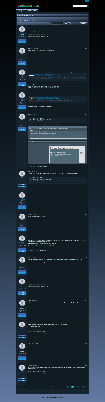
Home (18, 10)
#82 (86, 192)
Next (86, 386)
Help (75, 392)
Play (24, 10)
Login (86, 0)
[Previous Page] (75, 23)
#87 (86, 300)
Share (23, 61)
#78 (86, 70)
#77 (86, 48)
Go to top (85, 392)
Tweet (23, 42)
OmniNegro (35, 166)
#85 (86, 257)
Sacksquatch (35, 250)
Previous (52, 386)
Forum (34, 10)
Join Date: (20, 36)
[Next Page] (77, 23)
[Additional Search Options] (86, 6)
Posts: (20, 37)
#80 (86, 114)
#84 (86, 235)
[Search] (88, 6)
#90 (86, 365)
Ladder (29, 10)
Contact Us (79, 392)
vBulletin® (52, 395)
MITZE (34, 329)
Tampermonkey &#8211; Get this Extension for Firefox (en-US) (46, 97)
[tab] (20, 20)
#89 (86, 343)
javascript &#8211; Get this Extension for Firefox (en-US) (45, 74)
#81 (86, 171)
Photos (34, 20)
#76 (86, 26)
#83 (86, 214)
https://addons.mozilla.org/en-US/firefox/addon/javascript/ (47, 75)
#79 (86, 92)
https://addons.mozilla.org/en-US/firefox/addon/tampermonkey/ (48, 98)
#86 (86, 279)
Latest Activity (27, 20)
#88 (86, 322)
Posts (20, 20)
